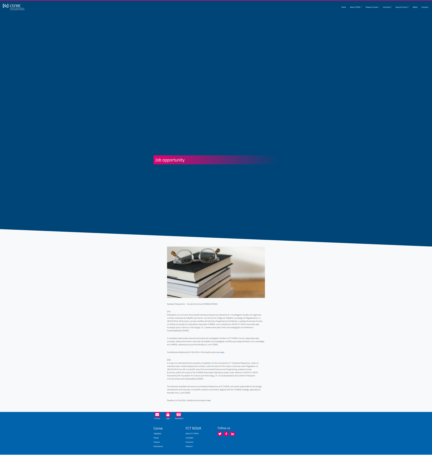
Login (168, 418)
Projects (157, 442)
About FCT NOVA (192, 433)
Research (189, 446)
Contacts (424, 7)
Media (415, 7)
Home (343, 7)
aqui (222, 352)
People (156, 437)
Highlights (157, 433)
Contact (157, 418)
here (209, 400)
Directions (189, 442)
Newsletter (179, 418)
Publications (158, 446)
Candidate (189, 437)
